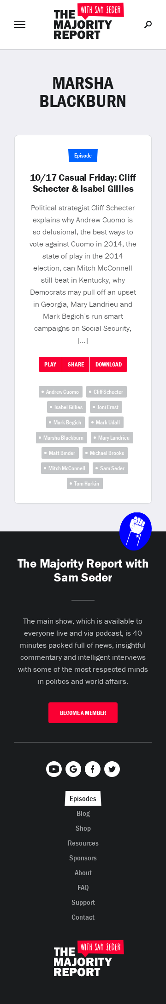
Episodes (83, 798)
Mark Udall (108, 422)
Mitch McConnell (66, 468)
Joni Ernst (108, 407)
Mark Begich (67, 422)
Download (108, 364)
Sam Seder (112, 468)
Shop (83, 828)
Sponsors (83, 857)
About (83, 872)
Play (50, 364)
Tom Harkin (86, 483)
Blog (83, 813)
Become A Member (83, 713)
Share (76, 364)
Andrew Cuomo (62, 392)
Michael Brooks (107, 453)
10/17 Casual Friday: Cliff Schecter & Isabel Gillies (83, 183)
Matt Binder (62, 453)
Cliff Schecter (108, 392)
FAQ (83, 887)
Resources (83, 843)
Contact (83, 917)
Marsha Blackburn (63, 438)
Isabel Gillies (68, 407)
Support (83, 902)
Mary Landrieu (114, 438)
